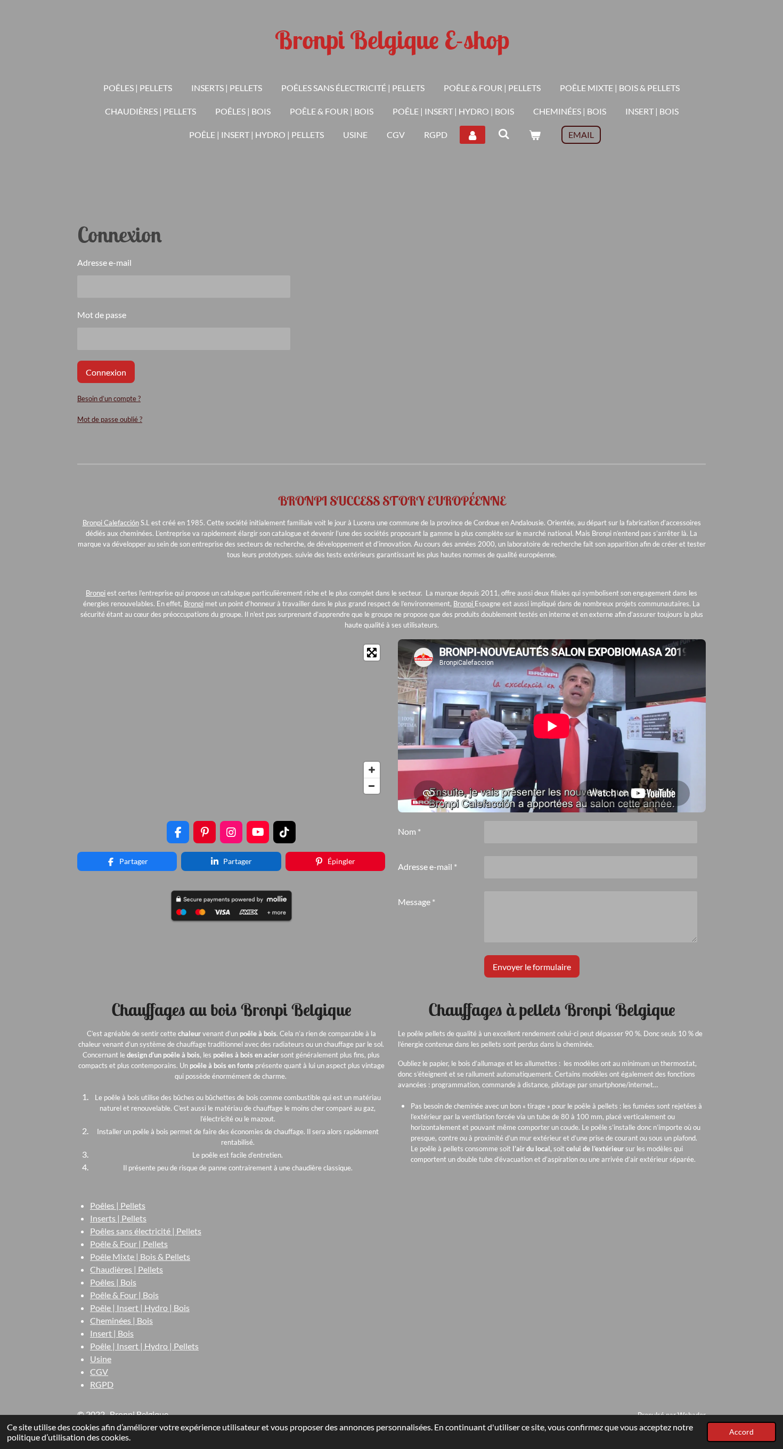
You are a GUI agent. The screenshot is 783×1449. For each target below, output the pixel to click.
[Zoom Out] (372, 786)
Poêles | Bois (113, 1282)
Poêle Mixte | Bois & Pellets (140, 1256)
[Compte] (472, 135)
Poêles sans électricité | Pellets (145, 1231)
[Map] (231, 719)
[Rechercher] (503, 133)
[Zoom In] (372, 770)
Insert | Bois (112, 1333)
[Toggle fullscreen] (372, 653)
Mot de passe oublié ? (109, 419)
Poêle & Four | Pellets (129, 1244)
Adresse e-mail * (427, 866)
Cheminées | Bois (121, 1320)
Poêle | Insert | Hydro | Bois (140, 1308)
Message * (416, 902)
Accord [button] (741, 1431)
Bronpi (92, 522)
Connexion (106, 372)
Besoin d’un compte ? (109, 398)
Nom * (409, 831)
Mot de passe (101, 315)
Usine (100, 1359)
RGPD (101, 1384)
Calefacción (120, 522)
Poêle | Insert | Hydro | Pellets (144, 1346)
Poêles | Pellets (117, 1205)
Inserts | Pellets (118, 1218)
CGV (99, 1371)
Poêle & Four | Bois (124, 1295)
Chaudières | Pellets (126, 1269)
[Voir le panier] (535, 135)
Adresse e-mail (104, 262)
